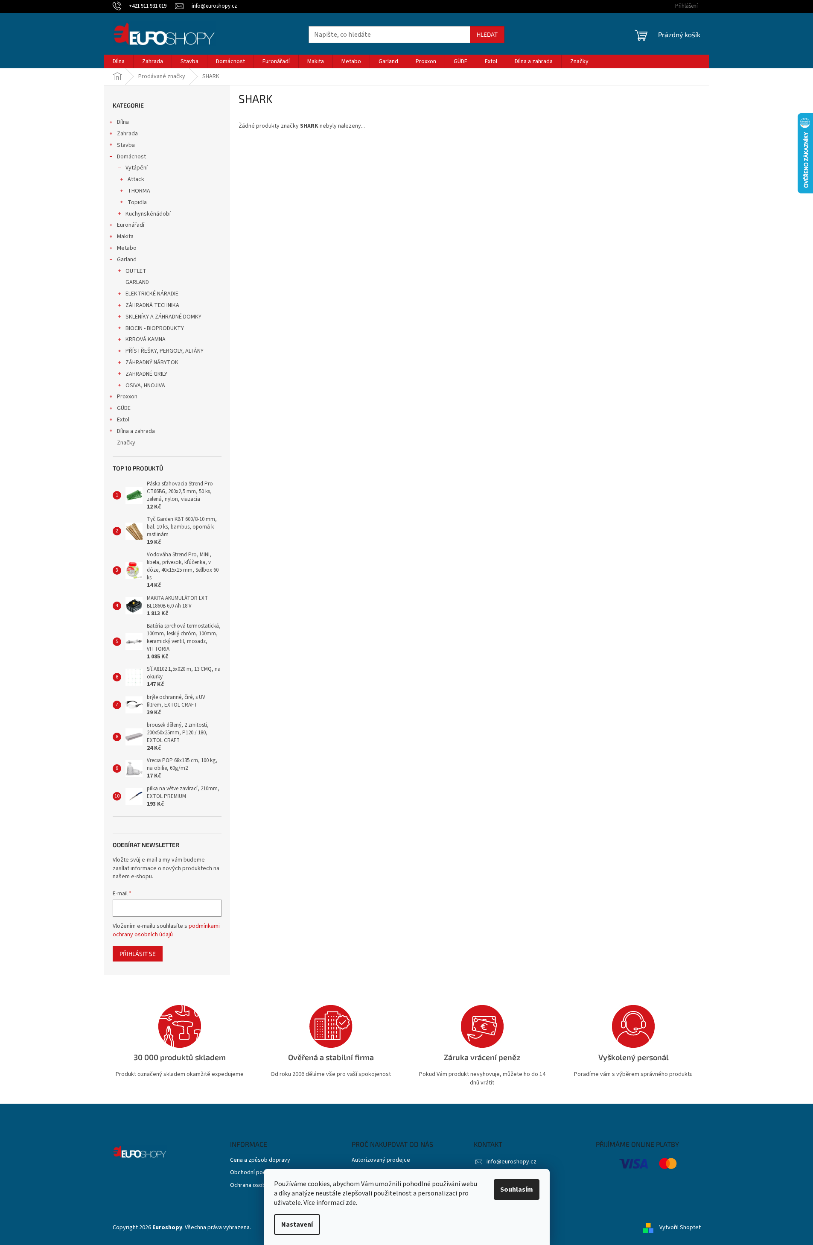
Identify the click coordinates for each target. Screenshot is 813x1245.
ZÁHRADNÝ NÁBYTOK (151, 362)
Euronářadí (130, 225)
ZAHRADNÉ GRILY (146, 374)
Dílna (123, 122)
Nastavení (297, 1224)
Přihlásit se (137, 953)
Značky (126, 442)
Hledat (487, 34)
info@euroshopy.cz (511, 1161)
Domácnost (131, 156)
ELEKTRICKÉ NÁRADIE (151, 293)
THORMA (139, 191)
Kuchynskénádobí (148, 214)
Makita (125, 236)
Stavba (126, 145)
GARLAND (137, 282)
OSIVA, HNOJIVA (145, 385)
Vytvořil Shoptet (680, 1227)
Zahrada (127, 133)
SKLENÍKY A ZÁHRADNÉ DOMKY (163, 317)
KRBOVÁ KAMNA (145, 339)
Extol (123, 419)
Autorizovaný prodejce (381, 1160)
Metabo (127, 248)
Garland (127, 259)
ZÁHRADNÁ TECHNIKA (152, 305)
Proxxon (127, 396)
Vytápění (136, 168)
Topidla (137, 202)
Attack (136, 179)
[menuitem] (118, 61)
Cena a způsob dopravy (260, 1160)
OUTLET (135, 271)
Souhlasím (516, 1189)
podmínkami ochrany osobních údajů (166, 930)
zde (351, 1202)
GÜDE (124, 408)
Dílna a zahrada (136, 431)
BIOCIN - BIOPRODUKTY (154, 328)
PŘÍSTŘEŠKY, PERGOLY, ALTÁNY (164, 351)
